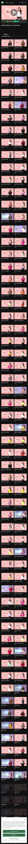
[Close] (25, 819)
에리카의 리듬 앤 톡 (6, 25)
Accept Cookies (14, 831)
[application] (14, 12)
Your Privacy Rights (14, 838)
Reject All (14, 835)
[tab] (5, 34)
